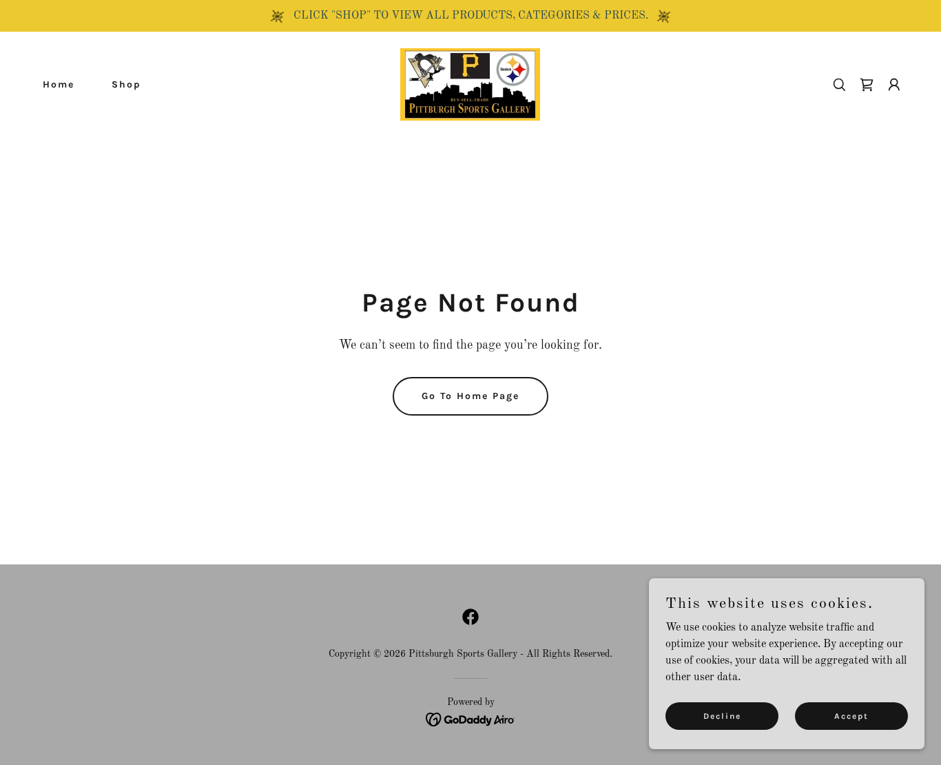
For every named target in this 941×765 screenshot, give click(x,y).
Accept (851, 715)
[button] (866, 85)
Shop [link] (126, 84)
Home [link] (58, 84)
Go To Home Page (470, 396)
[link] (470, 84)
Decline (722, 715)
